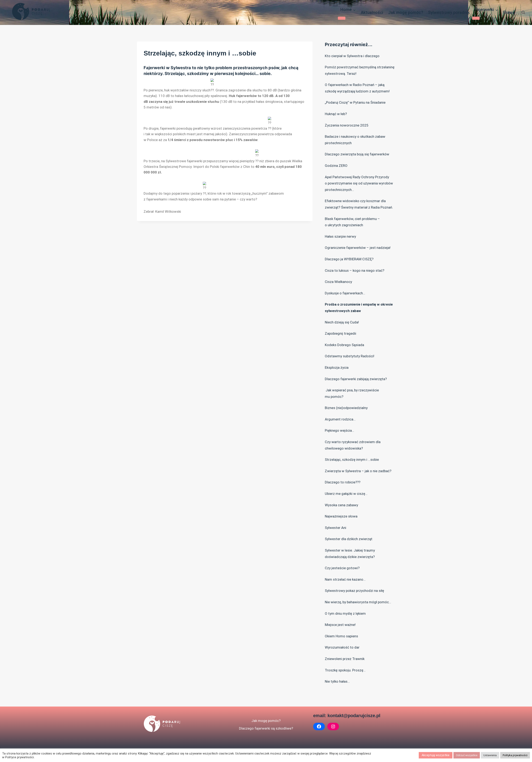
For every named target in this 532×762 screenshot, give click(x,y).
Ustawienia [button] (490, 755)
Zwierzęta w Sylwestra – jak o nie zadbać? (358, 471)
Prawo (509, 12)
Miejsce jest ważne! (340, 625)
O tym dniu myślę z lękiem (345, 613)
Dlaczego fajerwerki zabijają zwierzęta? (356, 379)
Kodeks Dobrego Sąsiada (344, 345)
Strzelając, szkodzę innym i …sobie (352, 459)
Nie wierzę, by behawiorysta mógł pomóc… (358, 602)
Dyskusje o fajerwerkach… (345, 293)
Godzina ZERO (336, 165)
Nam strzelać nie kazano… (345, 579)
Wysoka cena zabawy (341, 505)
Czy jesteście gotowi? (342, 568)
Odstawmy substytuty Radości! (349, 356)
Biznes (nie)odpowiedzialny (346, 408)
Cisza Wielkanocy (338, 282)
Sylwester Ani (335, 528)
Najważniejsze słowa (341, 516)
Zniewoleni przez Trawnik (345, 659)
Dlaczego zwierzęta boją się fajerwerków (357, 154)
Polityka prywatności (515, 755)
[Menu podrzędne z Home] (341, 18)
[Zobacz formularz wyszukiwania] (523, 12)
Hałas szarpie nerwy (340, 236)
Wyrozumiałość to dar (342, 647)
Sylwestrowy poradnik (449, 12)
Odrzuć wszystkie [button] (466, 755)
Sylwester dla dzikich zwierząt (348, 539)
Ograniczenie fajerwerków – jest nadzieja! (357, 248)
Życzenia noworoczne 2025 (346, 125)
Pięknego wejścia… (339, 430)
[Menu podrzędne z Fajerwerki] (476, 18)
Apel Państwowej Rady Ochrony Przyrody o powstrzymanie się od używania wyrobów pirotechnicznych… (359, 183)
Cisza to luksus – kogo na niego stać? (354, 270)
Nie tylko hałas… (337, 681)
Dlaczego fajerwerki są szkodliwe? (266, 728)
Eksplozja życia (337, 367)
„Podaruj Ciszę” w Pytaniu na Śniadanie (355, 102)
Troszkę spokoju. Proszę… (345, 670)
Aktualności (372, 12)
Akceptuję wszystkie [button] (435, 755)
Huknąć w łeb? (336, 114)
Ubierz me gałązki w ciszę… (346, 494)
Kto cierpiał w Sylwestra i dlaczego (352, 56)
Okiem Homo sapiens (341, 636)
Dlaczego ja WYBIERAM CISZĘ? (349, 259)
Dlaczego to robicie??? (342, 482)
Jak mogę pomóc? (405, 12)
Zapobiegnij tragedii (340, 333)
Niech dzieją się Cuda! (342, 322)
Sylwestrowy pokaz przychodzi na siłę (354, 591)
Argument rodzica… (340, 419)
